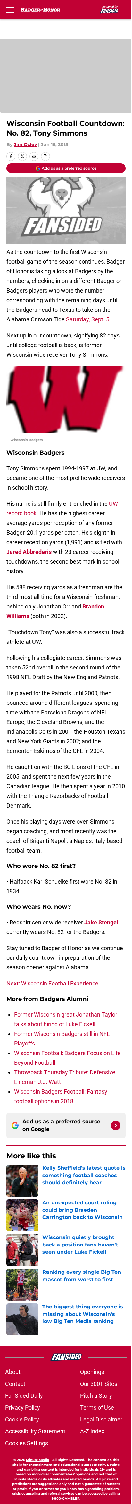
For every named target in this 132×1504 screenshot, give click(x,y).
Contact (15, 1383)
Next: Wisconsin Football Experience (52, 983)
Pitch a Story (96, 1395)
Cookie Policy (22, 1419)
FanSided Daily (24, 1395)
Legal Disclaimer (101, 1419)
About (13, 1371)
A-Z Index (92, 1431)
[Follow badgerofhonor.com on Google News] (115, 1125)
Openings (92, 1371)
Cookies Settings (26, 1443)
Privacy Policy (22, 1407)
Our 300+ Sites (98, 1383)
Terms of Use (97, 1407)
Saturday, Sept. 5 (87, 319)
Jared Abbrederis (29, 551)
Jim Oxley (25, 144)
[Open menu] (10, 9)
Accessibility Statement (35, 1431)
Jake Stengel (101, 922)
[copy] (45, 156)
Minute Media (37, 1460)
